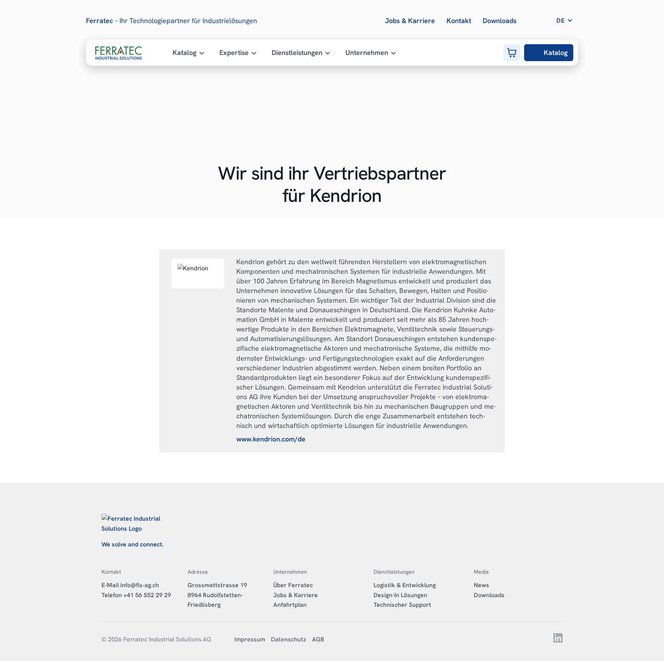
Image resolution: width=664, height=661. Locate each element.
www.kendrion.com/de (270, 439)
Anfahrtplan (290, 605)
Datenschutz (288, 639)
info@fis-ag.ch (139, 585)
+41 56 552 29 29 (147, 595)
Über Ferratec (293, 585)
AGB (318, 639)
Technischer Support (402, 605)
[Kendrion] (197, 273)
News (481, 585)
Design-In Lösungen (400, 595)
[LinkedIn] (558, 640)
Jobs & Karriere (295, 595)
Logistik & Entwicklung (405, 585)
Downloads (489, 595)
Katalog (556, 52)
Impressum (249, 639)
